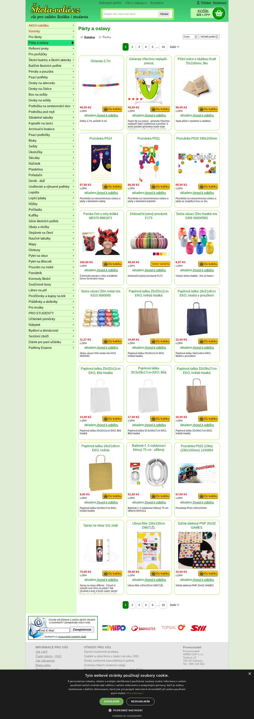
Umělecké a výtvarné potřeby (49, 186)
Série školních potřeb (43, 221)
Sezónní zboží (39, 336)
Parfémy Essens (40, 347)
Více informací (135, 693)
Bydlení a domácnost (43, 330)
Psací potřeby (38, 77)
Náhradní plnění (110, 3)
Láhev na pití (38, 290)
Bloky (33, 140)
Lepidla (34, 192)
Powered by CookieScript (127, 715)
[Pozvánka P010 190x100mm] (197, 172)
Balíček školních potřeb (45, 65)
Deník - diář (37, 181)
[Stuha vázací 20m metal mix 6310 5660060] (101, 326)
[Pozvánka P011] (149, 181)
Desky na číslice (40, 88)
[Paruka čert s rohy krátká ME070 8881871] (101, 254)
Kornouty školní (39, 278)
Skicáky (34, 158)
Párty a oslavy (38, 42)
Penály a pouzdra (41, 71)
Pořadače (35, 175)
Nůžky (33, 204)
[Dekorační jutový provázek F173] (149, 248)
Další (173, 46)
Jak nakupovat (45, 660)
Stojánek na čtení (41, 232)
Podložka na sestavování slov (49, 106)
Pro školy (35, 37)
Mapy (32, 244)
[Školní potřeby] (56, 8)
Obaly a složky (39, 227)
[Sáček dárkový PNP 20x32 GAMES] (197, 568)
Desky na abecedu (42, 83)
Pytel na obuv (38, 255)
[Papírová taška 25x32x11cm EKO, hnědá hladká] (149, 336)
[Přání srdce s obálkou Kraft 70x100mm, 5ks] (197, 98)
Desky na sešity (40, 100)
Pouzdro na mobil (41, 267)
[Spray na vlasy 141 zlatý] (101, 563)
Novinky (34, 31)
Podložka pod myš (42, 112)
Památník (35, 273)
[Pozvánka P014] (101, 181)
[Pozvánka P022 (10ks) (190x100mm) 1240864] (197, 482)
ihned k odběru (107, 115)
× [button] (249, 673)
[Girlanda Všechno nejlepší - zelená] (149, 104)
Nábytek (34, 324)
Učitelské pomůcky (42, 319)
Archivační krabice (42, 129)
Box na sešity (38, 94)
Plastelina (36, 169)
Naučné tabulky (40, 238)
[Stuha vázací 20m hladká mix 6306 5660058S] (197, 253)
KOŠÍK (203, 11)
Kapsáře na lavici (41, 123)
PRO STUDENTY (41, 313)
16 (163, 46)
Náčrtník (34, 163)
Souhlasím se (65, 636)
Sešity (33, 146)
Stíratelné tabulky (41, 117)
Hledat (164, 13)
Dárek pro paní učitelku (45, 342)
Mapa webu (43, 665)
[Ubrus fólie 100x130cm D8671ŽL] (149, 568)
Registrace (219, 2)
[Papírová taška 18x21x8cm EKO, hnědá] (101, 491)
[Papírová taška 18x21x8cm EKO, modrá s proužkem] (197, 336)
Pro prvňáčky (38, 54)
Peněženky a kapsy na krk (47, 296)
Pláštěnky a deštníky (43, 301)
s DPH (203, 14)
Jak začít (41, 651)
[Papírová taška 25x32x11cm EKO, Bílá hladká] (101, 413)
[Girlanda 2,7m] (101, 96)
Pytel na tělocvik (40, 261)
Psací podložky (39, 135)
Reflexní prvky (39, 48)
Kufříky (33, 215)
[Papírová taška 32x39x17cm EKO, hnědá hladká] (197, 413)
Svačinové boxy (40, 284)
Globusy (34, 250)
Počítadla (35, 209)
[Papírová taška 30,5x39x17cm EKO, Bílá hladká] (149, 413)
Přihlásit (206, 2)
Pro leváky (36, 307)
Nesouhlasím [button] (140, 701)
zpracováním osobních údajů (72, 636)
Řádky (107, 37)
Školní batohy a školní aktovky (50, 60)
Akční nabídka (39, 25)
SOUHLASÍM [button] (111, 701)
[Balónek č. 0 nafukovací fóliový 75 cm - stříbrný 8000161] (149, 486)
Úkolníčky (35, 152)
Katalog (89, 37)
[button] (127, 710)
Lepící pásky (37, 198)
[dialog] (127, 694)
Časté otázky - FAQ (48, 656)
